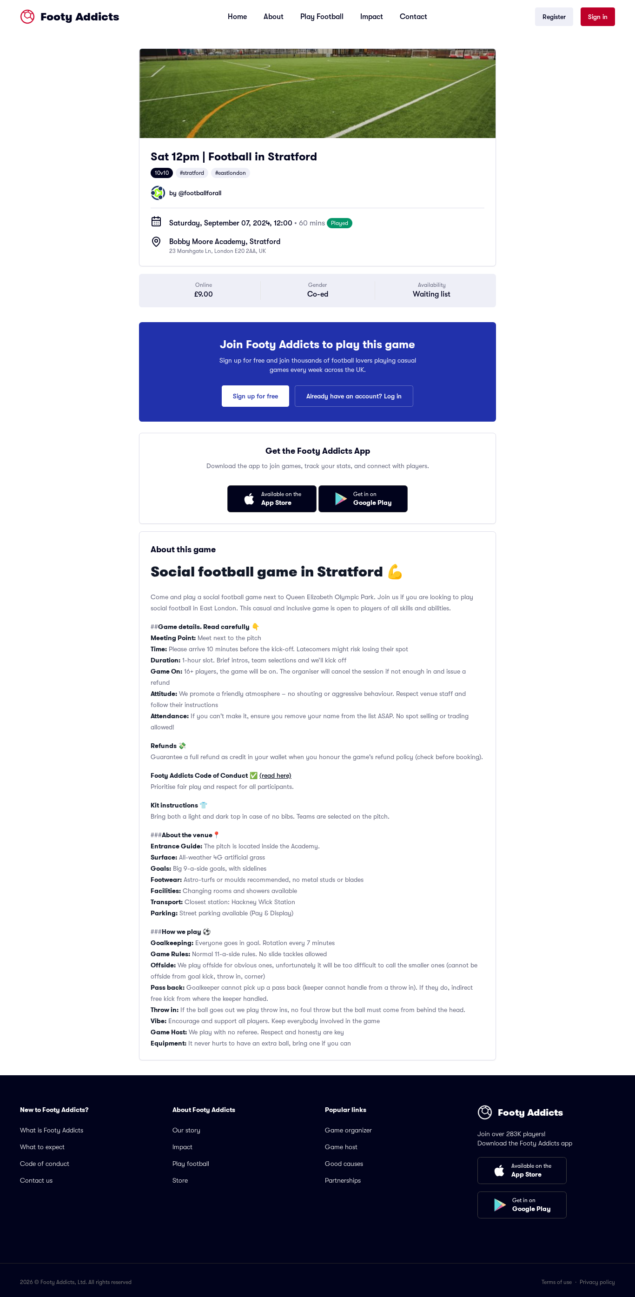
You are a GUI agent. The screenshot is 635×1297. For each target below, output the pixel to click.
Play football (190, 1163)
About (274, 17)
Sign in (598, 16)
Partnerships (343, 1180)
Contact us (36, 1180)
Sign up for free (255, 396)
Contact (413, 17)
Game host (341, 1147)
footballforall (202, 193)
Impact (371, 17)
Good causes (344, 1163)
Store (180, 1180)
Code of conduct (44, 1163)
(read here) (275, 775)
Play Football (322, 17)
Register (554, 16)
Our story (186, 1130)
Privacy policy (597, 1282)
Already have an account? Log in (354, 396)
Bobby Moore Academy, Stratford (224, 242)
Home (237, 17)
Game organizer (348, 1130)
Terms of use (557, 1282)
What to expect (42, 1147)
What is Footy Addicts (51, 1130)
